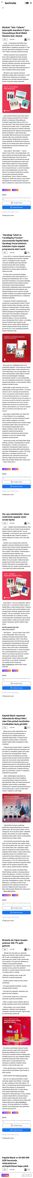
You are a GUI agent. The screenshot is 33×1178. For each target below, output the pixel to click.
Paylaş (6, 1175)
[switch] (27, 3)
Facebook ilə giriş (17, 207)
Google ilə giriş (17, 202)
